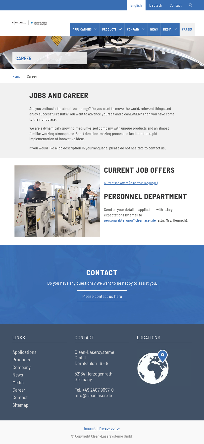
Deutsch (155, 5)
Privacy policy (109, 428)
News (154, 29)
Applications (82, 29)
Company (133, 29)
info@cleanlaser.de (93, 395)
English (136, 5)
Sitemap (20, 405)
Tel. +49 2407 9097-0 (94, 389)
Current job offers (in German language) (130, 183)
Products (109, 29)
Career (187, 29)
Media (167, 29)
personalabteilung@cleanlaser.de (130, 220)
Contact (176, 5)
